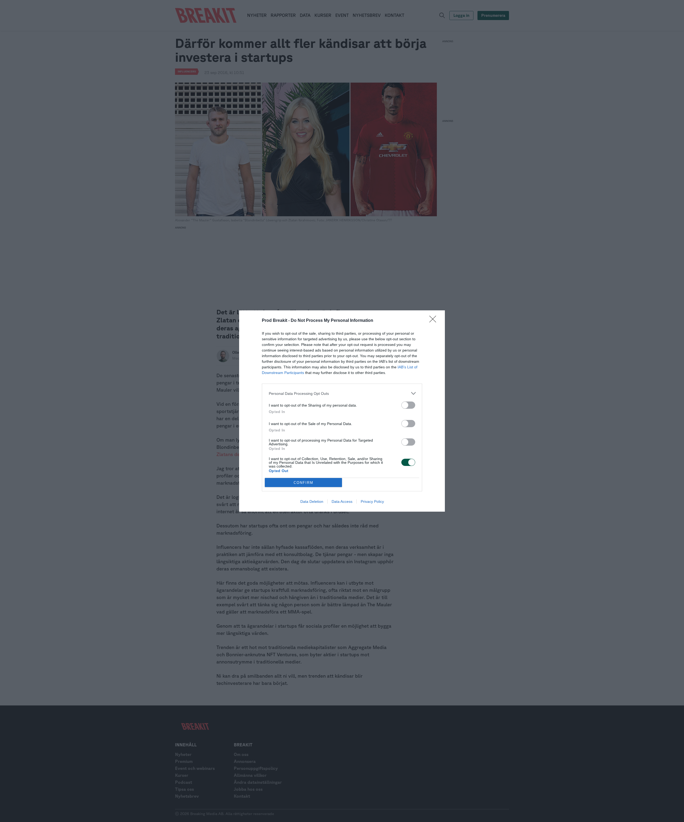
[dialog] (342, 411)
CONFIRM (303, 483)
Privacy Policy (372, 501)
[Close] (434, 321)
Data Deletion (311, 501)
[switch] (408, 405)
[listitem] (342, 393)
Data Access (342, 501)
